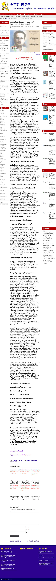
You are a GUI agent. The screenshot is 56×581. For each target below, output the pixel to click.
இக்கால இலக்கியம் (28, 14)
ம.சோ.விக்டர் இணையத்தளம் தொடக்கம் (45, 557)
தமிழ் (53, 245)
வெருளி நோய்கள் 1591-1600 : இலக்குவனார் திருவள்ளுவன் (4, 95)
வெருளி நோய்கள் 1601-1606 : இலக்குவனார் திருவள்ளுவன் (4, 82)
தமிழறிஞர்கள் (2, 155)
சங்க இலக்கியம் (11, 14)
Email (27, 529)
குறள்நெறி (2, 145)
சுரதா (48, 260)
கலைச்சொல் (45, 258)
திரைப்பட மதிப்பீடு (3, 159)
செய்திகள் (28, 16)
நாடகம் (1, 165)
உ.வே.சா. (51, 253)
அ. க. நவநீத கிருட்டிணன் (32, 460)
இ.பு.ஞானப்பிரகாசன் (47, 248)
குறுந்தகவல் (2, 147)
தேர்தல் (1, 161)
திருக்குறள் (19, 14)
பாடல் (1, 175)
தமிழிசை (1, 156)
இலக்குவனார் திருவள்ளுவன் (17, 26)
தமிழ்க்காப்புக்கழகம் (47, 252)
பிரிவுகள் (52, 31)
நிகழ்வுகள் (36, 14)
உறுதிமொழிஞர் (2, 131)
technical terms (49, 257)
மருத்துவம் (2, 185)
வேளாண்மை (2, 199)
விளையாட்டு (2, 193)
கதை (16, 16)
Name (27, 526)
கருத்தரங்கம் (2, 136)
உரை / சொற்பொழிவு (3, 130)
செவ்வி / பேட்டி (2, 153)
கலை (1, 138)
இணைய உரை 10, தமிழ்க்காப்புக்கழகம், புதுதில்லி (48, 48)
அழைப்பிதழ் (2, 115)
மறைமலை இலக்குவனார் (48, 250)
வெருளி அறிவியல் (3, 196)
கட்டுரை (12, 16)
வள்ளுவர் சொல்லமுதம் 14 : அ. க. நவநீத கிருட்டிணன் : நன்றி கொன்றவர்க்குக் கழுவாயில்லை (35, 483)
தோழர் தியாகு (50, 258)
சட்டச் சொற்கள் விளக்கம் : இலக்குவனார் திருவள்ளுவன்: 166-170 (16, 541)
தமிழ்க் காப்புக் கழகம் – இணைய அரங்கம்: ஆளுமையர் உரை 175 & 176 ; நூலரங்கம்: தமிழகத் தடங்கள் (49, 38)
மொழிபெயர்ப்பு (2, 190)
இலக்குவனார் (2, 122)
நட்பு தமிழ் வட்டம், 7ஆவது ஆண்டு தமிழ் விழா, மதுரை (52, 95)
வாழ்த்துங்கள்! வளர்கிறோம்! (43, 560)
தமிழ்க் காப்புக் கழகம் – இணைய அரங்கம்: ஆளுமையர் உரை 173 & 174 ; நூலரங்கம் (49, 45)
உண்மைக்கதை (2, 128)
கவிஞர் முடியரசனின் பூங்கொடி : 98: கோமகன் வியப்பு (52, 205)
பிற (37, 16)
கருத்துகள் (48, 31)
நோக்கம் (43, 14)
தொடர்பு (40, 16)
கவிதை (19, 16)
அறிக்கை (2, 111)
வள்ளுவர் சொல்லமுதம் (14, 461)
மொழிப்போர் (2, 191)
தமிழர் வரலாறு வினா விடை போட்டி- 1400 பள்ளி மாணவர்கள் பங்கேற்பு (45, 564)
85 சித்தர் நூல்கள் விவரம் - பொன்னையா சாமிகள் (45, 552)
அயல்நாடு (2, 110)
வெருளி (1, 195)
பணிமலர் (1, 170)
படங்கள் (1, 168)
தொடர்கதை (2, 162)
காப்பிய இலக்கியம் (3, 144)
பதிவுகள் (44, 31)
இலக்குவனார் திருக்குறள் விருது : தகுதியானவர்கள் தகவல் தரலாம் (48, 34)
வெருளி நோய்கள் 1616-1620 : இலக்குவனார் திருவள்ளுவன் (4, 42)
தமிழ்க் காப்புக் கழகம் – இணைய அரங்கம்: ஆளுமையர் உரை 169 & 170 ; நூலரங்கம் (52, 119)
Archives (1, 202)
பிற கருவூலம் (2, 179)
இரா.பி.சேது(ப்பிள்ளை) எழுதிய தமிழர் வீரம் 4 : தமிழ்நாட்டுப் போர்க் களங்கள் (33, 541)
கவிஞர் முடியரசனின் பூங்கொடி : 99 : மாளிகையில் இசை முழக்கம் (52, 194)
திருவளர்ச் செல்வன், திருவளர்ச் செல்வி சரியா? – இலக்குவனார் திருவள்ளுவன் (52, 137)
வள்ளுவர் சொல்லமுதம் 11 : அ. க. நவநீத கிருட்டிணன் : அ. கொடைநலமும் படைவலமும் (35, 499)
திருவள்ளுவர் (49, 245)
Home (6, 18)
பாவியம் (23, 16)
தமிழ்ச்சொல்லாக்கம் (47, 247)
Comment (12, 511)
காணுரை (1, 142)
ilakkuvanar (49, 235)
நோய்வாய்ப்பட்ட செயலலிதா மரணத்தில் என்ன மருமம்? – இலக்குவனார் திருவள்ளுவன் (4, 32)
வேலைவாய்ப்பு (33, 16)
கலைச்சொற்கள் (3, 139)
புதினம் (1, 181)
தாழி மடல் (50, 240)
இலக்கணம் (2, 121)
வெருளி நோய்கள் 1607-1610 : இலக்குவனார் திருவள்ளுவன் (4, 68)
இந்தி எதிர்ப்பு (2, 119)
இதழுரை (1, 118)
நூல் (44, 235)
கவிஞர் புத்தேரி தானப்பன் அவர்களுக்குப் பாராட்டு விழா (47, 41)
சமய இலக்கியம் (6, 16)
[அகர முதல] (28, 10)
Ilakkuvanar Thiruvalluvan (48, 232)
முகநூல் (1, 188)
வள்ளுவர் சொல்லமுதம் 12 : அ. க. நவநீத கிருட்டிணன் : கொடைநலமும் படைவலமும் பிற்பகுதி (25, 499)
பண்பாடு (1, 171)
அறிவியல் (1, 16)
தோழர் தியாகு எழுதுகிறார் (46, 237)
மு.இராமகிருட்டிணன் (3, 187)
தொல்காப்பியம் (3, 14)
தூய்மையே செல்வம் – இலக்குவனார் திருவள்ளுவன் (52, 184)
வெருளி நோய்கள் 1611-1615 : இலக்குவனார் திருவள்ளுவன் (4, 55)
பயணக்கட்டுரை (3, 173)
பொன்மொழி (2, 184)
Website (28, 532)
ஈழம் (1, 127)
